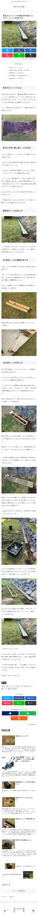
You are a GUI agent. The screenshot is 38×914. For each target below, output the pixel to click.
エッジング (21, 686)
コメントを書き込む (19, 891)
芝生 (5, 682)
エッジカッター (6, 377)
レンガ (5, 689)
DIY (4, 686)
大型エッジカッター (20, 377)
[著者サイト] (10, 713)
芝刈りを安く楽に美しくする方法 (19, 70)
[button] (34, 452)
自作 (11, 689)
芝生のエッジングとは (16, 67)
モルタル (29, 686)
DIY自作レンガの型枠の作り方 (19, 75)
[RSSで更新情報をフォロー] (19, 718)
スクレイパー (8, 513)
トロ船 (3, 511)
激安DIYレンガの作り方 (17, 73)
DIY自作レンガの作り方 (17, 78)
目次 (16, 64)
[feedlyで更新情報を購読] (27, 713)
